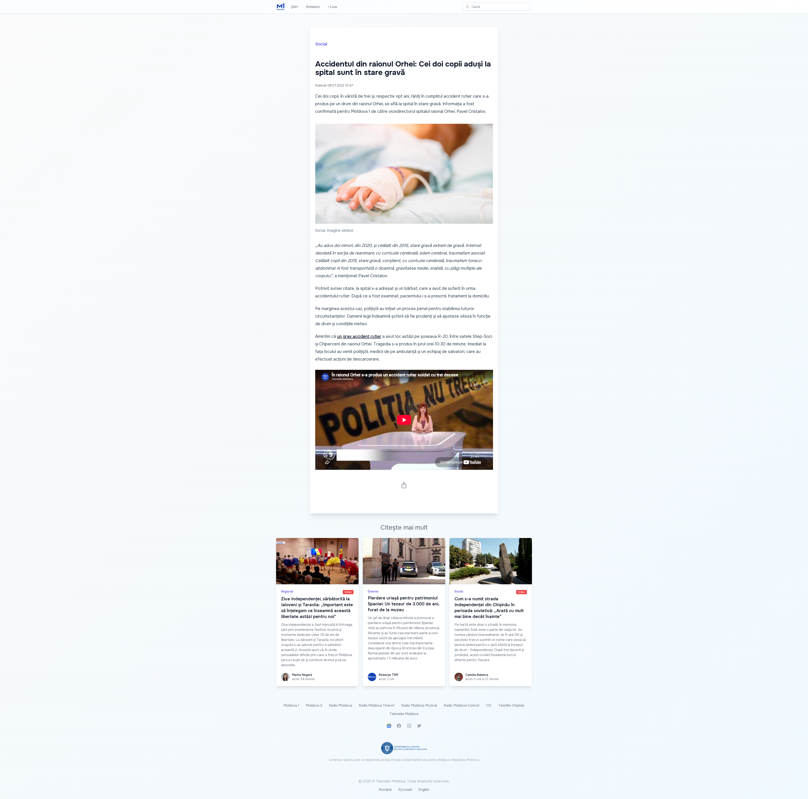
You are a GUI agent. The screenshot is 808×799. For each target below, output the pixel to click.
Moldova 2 (314, 705)
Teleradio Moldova (404, 714)
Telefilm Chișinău (511, 705)
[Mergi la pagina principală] (280, 7)
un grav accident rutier (359, 336)
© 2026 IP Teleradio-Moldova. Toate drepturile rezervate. (404, 781)
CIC (489, 705)
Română (385, 789)
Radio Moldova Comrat (462, 705)
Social (321, 44)
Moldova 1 (291, 705)
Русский (405, 789)
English (424, 789)
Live (332, 7)
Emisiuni (313, 7)
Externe (373, 591)
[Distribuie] (404, 485)
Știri (294, 7)
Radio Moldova (340, 705)
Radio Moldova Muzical (419, 705)
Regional (287, 591)
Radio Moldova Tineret (377, 705)
